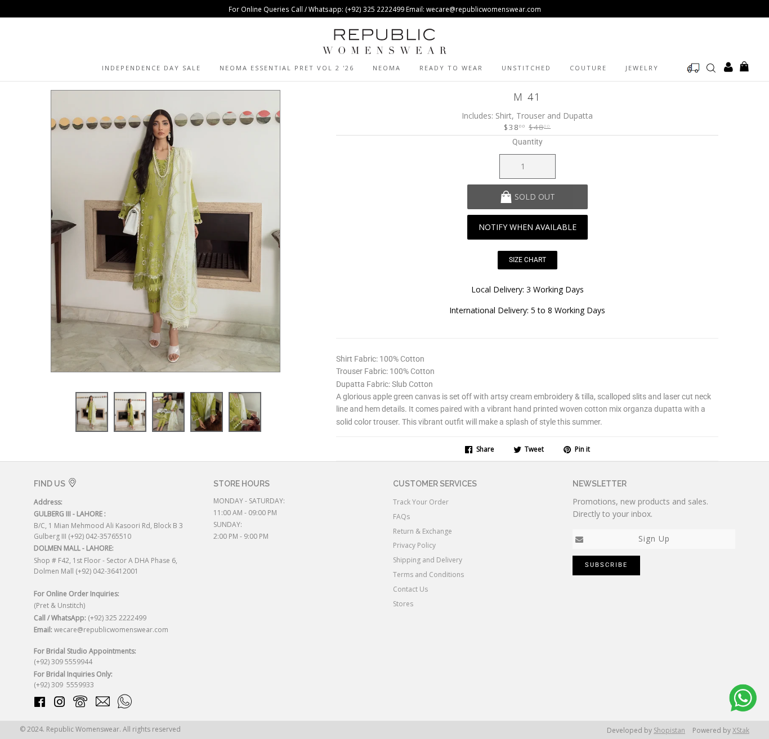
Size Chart (527, 260)
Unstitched (526, 68)
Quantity (527, 141)
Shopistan (669, 730)
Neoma (387, 68)
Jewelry (642, 68)
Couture (588, 68)
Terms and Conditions (428, 574)
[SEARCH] (711, 67)
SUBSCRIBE (606, 565)
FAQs (401, 516)
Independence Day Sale (151, 68)
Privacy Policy (414, 545)
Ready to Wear (451, 68)
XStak (740, 730)
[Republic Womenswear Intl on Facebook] (40, 704)
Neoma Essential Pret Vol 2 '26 (287, 68)
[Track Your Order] (693, 68)
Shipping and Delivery (427, 560)
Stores (403, 604)
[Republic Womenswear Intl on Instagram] (59, 704)
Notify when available (527, 227)
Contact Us (410, 589)
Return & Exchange (422, 531)
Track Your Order (421, 502)
